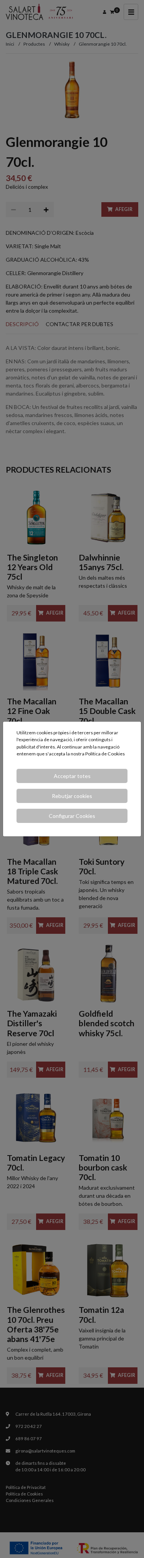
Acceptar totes (72, 776)
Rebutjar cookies (72, 796)
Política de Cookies (105, 754)
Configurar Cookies (72, 816)
